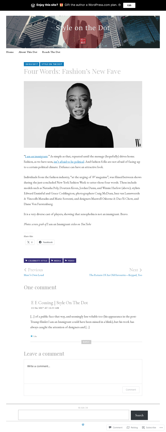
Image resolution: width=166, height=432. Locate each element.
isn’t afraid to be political (69, 162)
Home (10, 52)
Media (57, 260)
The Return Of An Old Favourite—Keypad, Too (115, 272)
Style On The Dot (52, 64)
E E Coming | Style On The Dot (59, 302)
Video (71, 260)
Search (83, 407)
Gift (129, 5)
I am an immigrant (36, 156)
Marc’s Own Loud (34, 272)
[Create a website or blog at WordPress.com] (83, 424)
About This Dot (27, 52)
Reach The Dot (51, 52)
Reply (86, 342)
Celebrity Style (37, 260)
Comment (131, 389)
